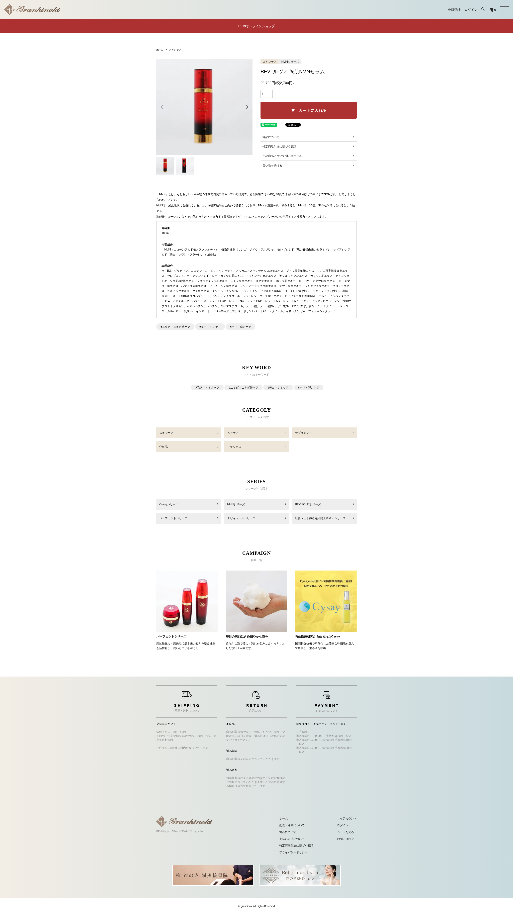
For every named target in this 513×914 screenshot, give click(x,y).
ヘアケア (232, 433)
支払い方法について (292, 839)
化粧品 (163, 446)
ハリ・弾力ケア (241, 327)
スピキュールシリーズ (241, 518)
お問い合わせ (345, 839)
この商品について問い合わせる (282, 156)
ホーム (160, 49)
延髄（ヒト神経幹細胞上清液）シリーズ (320, 518)
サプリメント (303, 433)
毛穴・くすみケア (208, 387)
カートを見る (345, 832)
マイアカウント (347, 818)
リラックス (234, 446)
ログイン (342, 825)
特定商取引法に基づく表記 (279, 146)
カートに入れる (313, 110)
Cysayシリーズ (168, 504)
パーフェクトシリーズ (173, 518)
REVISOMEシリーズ (308, 504)
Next (246, 107)
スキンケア (175, 49)
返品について (271, 137)
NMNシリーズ (290, 62)
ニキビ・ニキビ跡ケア (176, 327)
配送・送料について (292, 825)
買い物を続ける (272, 165)
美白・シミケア (211, 327)
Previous (162, 107)
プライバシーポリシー (293, 852)
